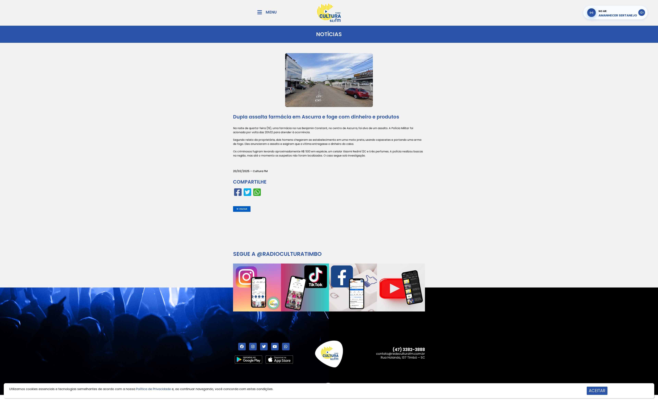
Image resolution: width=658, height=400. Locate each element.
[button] (242, 209)
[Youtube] (275, 346)
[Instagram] (253, 346)
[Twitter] (264, 346)
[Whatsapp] (286, 346)
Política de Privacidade (153, 389)
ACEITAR (597, 390)
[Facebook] (242, 346)
